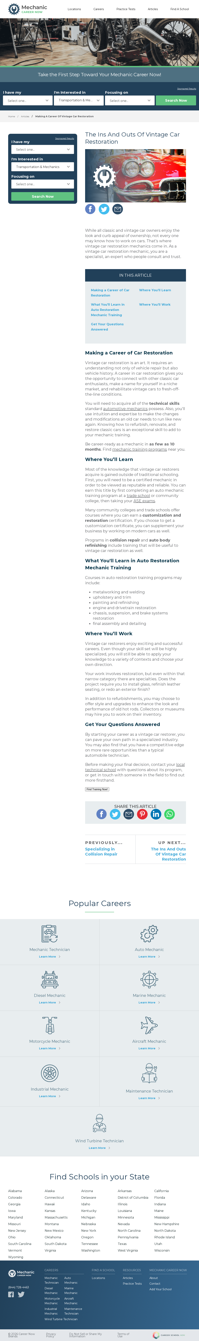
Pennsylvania (128, 1237)
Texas (122, 1244)
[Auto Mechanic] (149, 942)
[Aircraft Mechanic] (149, 1034)
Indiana (160, 1204)
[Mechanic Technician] (49, 942)
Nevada (124, 1224)
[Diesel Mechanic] (49, 988)
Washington (90, 1250)
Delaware (88, 1197)
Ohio (12, 1237)
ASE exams (144, 501)
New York (88, 1231)
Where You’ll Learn (155, 290)
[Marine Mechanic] (149, 988)
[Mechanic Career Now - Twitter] (21, 1294)
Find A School (179, 9)
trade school (138, 495)
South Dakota (55, 1244)
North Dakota (165, 1231)
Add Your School (160, 1289)
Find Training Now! (97, 789)
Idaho (85, 1204)
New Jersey (17, 1231)
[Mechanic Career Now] (27, 9)
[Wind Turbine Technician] (99, 1131)
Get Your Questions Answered (107, 326)
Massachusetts (56, 1217)
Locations (74, 9)
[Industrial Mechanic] (49, 1081)
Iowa (12, 1211)
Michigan (88, 1217)
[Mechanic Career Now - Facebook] (11, 1294)
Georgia (14, 1204)
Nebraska (88, 1224)
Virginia (50, 1250)
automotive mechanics (125, 408)
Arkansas (125, 1191)
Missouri (14, 1224)
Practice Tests (125, 9)
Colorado (15, 1197)
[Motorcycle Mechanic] (49, 1034)
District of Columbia (133, 1197)
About (153, 1278)
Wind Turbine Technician (61, 1319)
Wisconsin (162, 1250)
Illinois (122, 1204)
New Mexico (54, 1231)
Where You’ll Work (154, 304)
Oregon (87, 1237)
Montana (52, 1224)
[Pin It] (142, 814)
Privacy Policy (51, 1335)
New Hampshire (166, 1224)
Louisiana (125, 1211)
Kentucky (89, 1211)
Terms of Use (123, 1335)
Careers (98, 9)
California (161, 1191)
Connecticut (54, 1197)
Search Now (176, 100)
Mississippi (161, 1217)
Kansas (50, 1211)
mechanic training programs (139, 449)
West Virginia (128, 1250)
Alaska (50, 1191)
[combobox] (27, 100)
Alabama (15, 1191)
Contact (154, 1283)
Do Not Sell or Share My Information (85, 1335)
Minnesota (126, 1217)
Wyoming (15, 1257)
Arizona (87, 1191)
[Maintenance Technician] (149, 1081)
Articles (153, 9)
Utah (158, 1244)
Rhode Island (164, 1237)
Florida (159, 1197)
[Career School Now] (172, 1335)
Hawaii (50, 1204)
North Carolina (129, 1231)
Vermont (15, 1250)
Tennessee (89, 1244)
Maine (159, 1211)
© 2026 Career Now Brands (21, 1335)
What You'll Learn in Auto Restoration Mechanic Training (108, 310)
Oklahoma (53, 1237)
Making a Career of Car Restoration (110, 292)
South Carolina (19, 1244)
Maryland (15, 1217)
